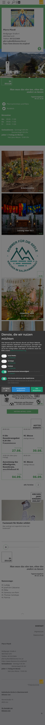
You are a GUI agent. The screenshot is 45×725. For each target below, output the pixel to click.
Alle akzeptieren (37, 389)
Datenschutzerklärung (18, 350)
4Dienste (11, 363)
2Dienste (11, 358)
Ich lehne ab (6, 389)
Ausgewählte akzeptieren (20, 389)
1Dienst (11, 373)
